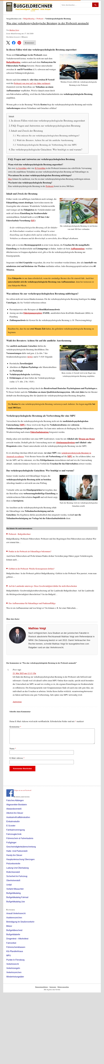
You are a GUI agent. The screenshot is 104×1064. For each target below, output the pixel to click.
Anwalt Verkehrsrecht (15, 913)
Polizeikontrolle (13, 863)
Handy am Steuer (14, 855)
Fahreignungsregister (32, 313)
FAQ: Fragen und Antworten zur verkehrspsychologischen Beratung (45, 125)
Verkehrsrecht (12, 964)
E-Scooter (10, 826)
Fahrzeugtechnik (13, 834)
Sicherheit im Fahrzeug (16, 876)
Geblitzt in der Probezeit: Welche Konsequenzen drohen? (31, 568)
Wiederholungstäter (15, 977)
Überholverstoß (13, 880)
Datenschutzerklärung (41, 987)
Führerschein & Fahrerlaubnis (19, 838)
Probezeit (40, 18)
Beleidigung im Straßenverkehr (20, 922)
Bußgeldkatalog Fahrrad (17, 897)
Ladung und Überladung (17, 868)
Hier (10, 179)
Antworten (17, 701)
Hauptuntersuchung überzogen (20, 859)
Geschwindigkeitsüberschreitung (21, 847)
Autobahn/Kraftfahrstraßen (18, 817)
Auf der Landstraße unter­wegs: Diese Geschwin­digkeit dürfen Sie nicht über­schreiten (43, 586)
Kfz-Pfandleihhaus (14, 951)
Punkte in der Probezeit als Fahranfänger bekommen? (30, 551)
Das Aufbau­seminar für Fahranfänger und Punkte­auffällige (32, 603)
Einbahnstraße (13, 821)
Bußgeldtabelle (13, 934)
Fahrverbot (11, 943)
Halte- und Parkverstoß (17, 851)
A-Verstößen (21, 168)
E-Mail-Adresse (17, 758)
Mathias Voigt (14, 30)
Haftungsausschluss (63, 987)
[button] (8, 43)
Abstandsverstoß (14, 809)
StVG (30, 356)
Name (13, 748)
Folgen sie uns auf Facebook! (23, 790)
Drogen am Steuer (87, 438)
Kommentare (29, 42)
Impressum (53, 987)
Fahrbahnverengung (15, 830)
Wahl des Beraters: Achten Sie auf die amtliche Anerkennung (45, 140)
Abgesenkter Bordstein (16, 805)
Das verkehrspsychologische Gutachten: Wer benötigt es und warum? (46, 149)
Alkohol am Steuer (14, 813)
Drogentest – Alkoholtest (17, 939)
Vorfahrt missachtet (14, 889)
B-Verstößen (40, 168)
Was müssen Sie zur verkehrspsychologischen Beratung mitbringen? (48, 135)
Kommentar (15, 726)
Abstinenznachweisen (65, 442)
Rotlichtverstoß (13, 872)
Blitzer (9, 926)
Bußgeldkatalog (28, 18)
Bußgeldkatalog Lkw (15, 902)
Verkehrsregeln (13, 968)
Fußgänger (11, 842)
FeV (33, 220)
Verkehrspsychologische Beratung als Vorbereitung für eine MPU (47, 144)
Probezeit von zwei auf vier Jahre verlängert (32, 83)
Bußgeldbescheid (14, 930)
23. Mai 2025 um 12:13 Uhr (24, 673)
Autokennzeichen (14, 918)
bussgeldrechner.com (13, 18)
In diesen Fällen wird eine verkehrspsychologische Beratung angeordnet (48, 120)
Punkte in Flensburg (15, 960)
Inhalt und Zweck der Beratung (27, 130)
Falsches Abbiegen (15, 800)
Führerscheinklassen (15, 947)
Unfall (9, 885)
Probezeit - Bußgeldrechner (20, 534)
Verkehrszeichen (13, 972)
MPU (22, 424)
